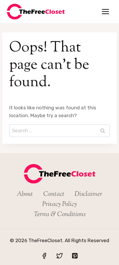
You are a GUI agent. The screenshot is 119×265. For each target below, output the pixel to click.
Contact (53, 194)
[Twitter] (59, 255)
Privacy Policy (59, 204)
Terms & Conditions (59, 214)
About (25, 194)
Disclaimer (88, 194)
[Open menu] (105, 11)
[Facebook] (44, 255)
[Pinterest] (74, 255)
